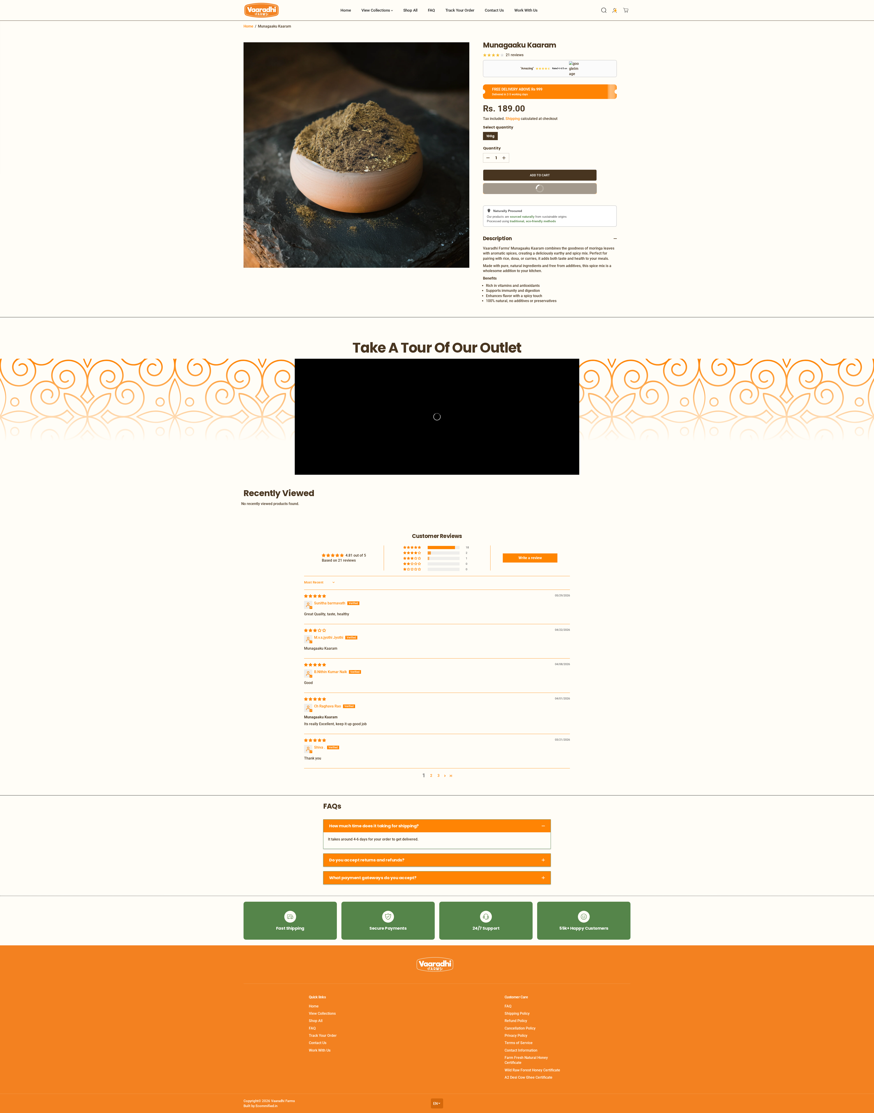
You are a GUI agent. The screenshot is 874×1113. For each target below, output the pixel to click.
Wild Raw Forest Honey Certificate (532, 1070)
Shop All (410, 10)
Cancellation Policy (520, 1028)
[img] (315, 596)
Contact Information (521, 1050)
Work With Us (526, 10)
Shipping (513, 118)
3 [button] (438, 775)
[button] (412, 547)
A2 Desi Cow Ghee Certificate (528, 1077)
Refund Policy (516, 1021)
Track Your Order (459, 10)
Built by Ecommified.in (260, 1106)
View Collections (376, 10)
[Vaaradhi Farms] (262, 10)
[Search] (604, 10)
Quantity (492, 148)
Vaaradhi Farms (283, 1101)
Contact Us (494, 10)
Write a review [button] (530, 558)
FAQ (431, 10)
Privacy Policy (516, 1035)
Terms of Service (519, 1043)
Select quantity (498, 127)
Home (345, 10)
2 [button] (431, 775)
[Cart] (625, 10)
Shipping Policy (517, 1013)
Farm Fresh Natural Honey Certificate (526, 1060)
